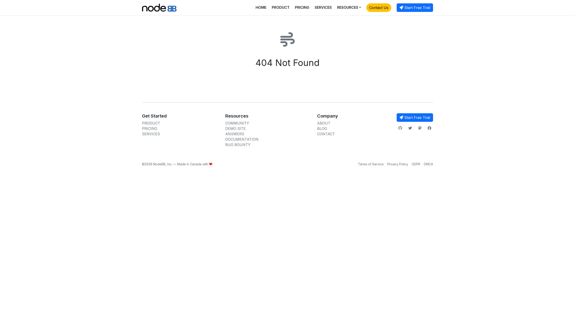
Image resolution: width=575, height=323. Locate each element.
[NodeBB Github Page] (400, 128)
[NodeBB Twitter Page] (410, 128)
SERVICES (323, 7)
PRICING (302, 7)
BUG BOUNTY (237, 144)
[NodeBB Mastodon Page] (419, 128)
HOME (261, 7)
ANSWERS (234, 134)
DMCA (428, 164)
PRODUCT (281, 7)
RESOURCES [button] (347, 7)
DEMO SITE (235, 128)
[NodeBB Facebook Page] (429, 128)
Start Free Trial (416, 7)
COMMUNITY (237, 123)
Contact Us (378, 7)
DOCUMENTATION (242, 139)
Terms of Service (371, 164)
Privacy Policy (397, 164)
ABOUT (323, 123)
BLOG (322, 128)
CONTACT (326, 134)
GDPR (416, 164)
